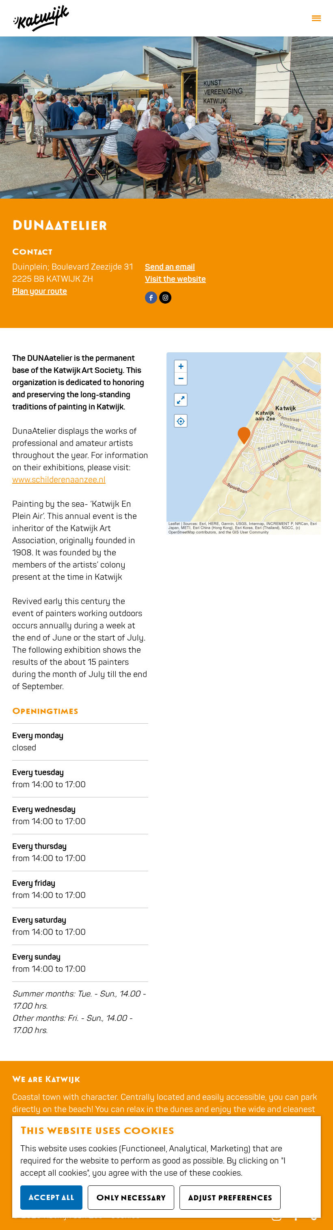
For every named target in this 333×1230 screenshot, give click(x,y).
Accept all (51, 1197)
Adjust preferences (230, 1197)
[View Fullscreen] (181, 400)
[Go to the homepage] (40, 18)
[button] (244, 435)
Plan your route (39, 291)
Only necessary (131, 1197)
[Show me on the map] (181, 421)
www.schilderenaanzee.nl (59, 480)
